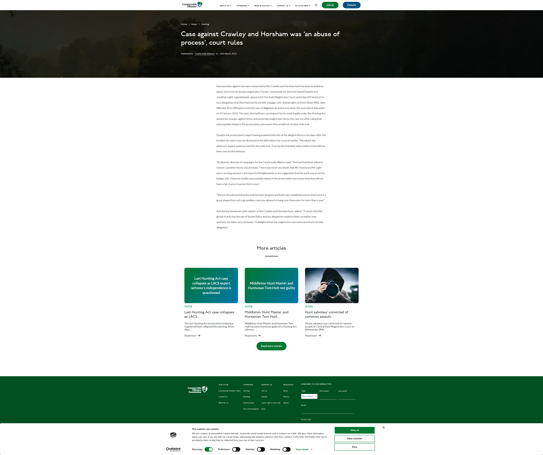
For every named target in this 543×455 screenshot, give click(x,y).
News (194, 24)
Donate (351, 5)
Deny (354, 447)
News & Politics (262, 6)
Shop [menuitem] (263, 409)
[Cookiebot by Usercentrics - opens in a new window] (173, 449)
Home (184, 24)
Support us (282, 6)
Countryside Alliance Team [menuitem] (229, 391)
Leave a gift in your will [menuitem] (270, 403)
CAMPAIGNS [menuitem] (248, 385)
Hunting (205, 24)
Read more (190, 335)
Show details (302, 449)
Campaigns (241, 6)
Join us (330, 5)
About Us (224, 6)
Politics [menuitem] (286, 397)
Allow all (354, 430)
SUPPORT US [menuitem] (266, 385)
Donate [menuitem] (264, 397)
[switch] (236, 449)
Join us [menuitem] (264, 391)
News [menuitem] (285, 391)
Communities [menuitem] (248, 403)
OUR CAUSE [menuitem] (224, 385)
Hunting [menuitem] (246, 391)
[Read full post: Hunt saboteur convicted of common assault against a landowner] (332, 285)
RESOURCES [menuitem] (288, 385)
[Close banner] (384, 428)
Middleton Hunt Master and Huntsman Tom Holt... (266, 315)
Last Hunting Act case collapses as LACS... (209, 315)
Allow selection (354, 438)
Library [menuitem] (286, 403)
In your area (301, 6)
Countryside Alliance (204, 53)
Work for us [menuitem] (223, 403)
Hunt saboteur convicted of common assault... (326, 315)
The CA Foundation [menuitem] (251, 409)
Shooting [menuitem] (246, 397)
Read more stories (269, 345)
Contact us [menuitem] (223, 397)
